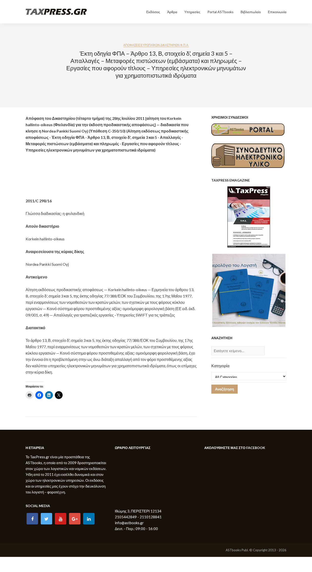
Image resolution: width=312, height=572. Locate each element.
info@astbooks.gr (129, 523)
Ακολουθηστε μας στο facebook (234, 448)
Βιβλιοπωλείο (251, 12)
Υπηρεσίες (192, 12)
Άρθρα (172, 12)
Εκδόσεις (153, 12)
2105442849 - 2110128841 (138, 517)
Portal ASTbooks (220, 12)
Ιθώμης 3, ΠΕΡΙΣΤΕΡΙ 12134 (138, 511)
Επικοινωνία (277, 12)
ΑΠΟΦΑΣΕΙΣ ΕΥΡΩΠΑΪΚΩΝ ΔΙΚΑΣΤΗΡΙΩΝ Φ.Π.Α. (156, 45)
